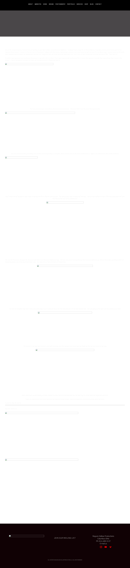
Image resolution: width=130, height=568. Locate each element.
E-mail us (103, 544)
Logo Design (34, 403)
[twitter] (96, 548)
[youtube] (106, 548)
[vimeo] (110, 548)
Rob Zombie (42, 403)
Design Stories (73, 28)
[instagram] (101, 548)
